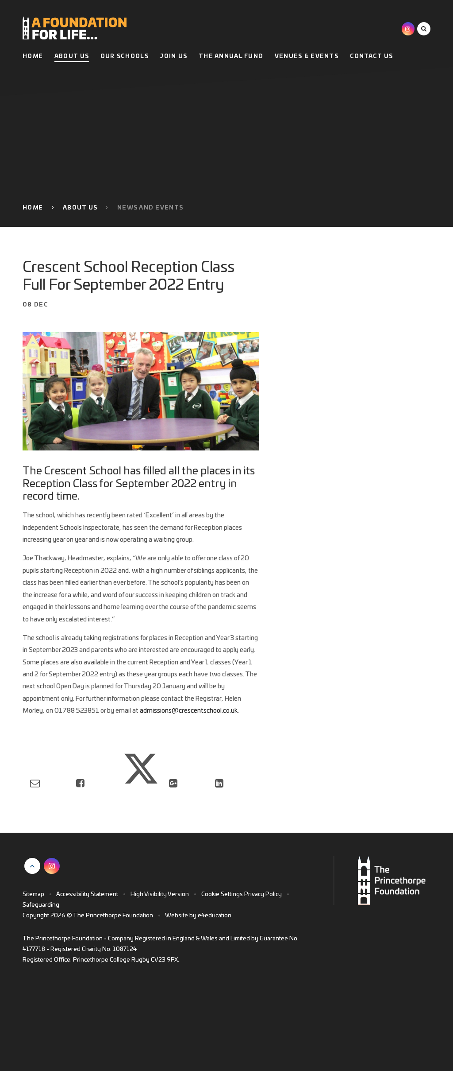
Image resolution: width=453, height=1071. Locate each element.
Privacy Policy (263, 894)
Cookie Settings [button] (222, 894)
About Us (80, 208)
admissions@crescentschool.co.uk (189, 710)
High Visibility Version (160, 894)
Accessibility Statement (87, 894)
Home (33, 208)
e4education (214, 916)
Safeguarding (41, 905)
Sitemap (33, 894)
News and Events (150, 208)
